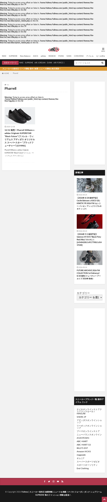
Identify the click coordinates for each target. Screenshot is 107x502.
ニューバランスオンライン (89, 435)
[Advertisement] (89, 123)
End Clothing (83, 468)
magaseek (81, 455)
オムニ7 (80, 458)
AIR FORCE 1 (59, 63)
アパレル (90, 56)
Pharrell (15, 73)
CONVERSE (79, 56)
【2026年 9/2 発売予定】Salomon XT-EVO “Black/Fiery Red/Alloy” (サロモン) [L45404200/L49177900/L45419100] (89, 239)
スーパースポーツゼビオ (88, 462)
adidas (43, 56)
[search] (102, 63)
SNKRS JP (81, 417)
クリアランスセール (89, 410)
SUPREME (13, 56)
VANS (68, 56)
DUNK (49, 63)
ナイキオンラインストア (88, 409)
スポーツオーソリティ (87, 465)
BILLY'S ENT (82, 448)
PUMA (61, 56)
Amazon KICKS (84, 452)
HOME (6, 73)
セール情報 (100, 56)
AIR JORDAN (40, 63)
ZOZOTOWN (83, 438)
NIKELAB (81, 414)
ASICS (35, 56)
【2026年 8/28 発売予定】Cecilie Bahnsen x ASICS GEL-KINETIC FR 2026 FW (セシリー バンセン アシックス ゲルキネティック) (89, 203)
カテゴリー (83, 293)
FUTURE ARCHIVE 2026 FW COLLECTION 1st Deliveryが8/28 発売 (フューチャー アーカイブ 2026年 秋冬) (89, 275)
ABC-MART (82, 441)
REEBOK (52, 56)
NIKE (4, 56)
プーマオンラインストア (88, 431)
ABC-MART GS (84, 445)
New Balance (25, 56)
